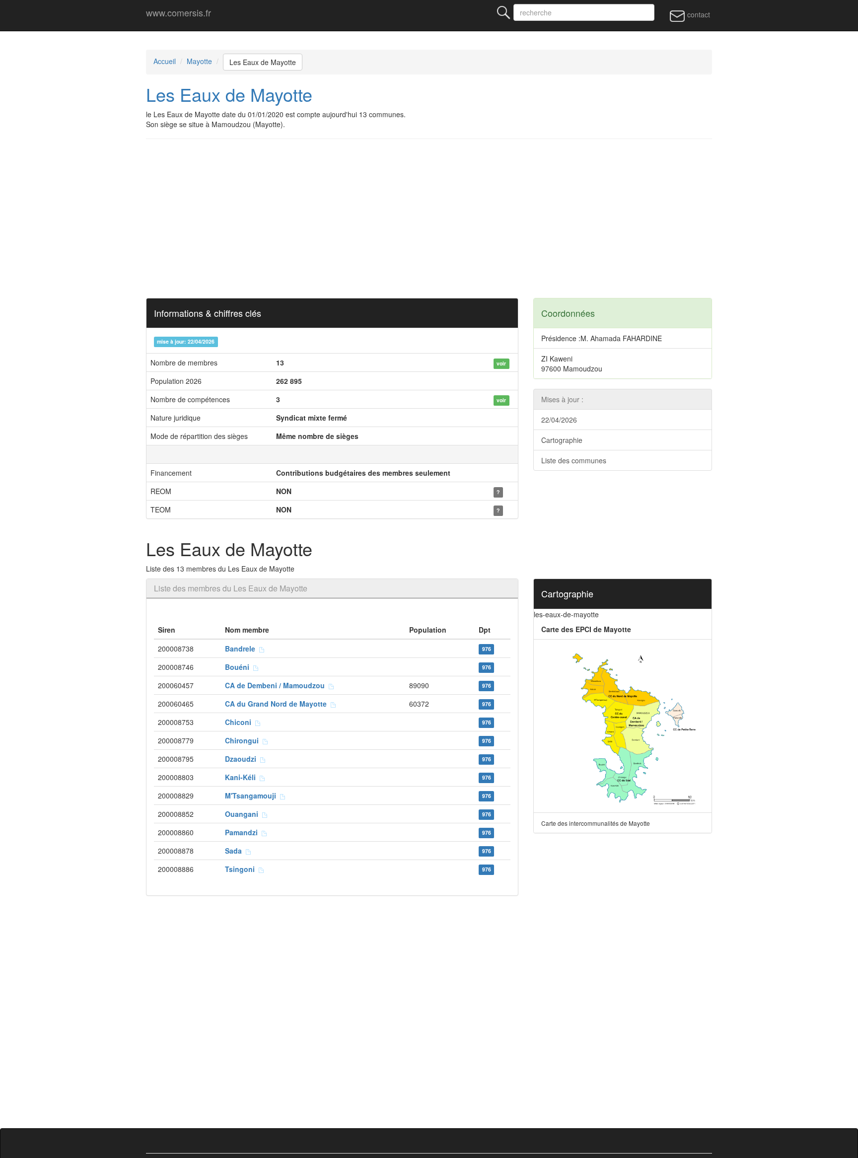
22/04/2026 (559, 420)
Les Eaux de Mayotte (262, 62)
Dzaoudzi (242, 759)
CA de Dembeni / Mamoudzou (277, 685)
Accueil (164, 61)
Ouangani (243, 814)
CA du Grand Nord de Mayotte (278, 704)
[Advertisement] (444, 218)
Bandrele (242, 648)
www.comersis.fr (178, 12)
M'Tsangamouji (252, 795)
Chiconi (240, 722)
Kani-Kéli (242, 777)
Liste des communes (573, 460)
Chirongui (244, 740)
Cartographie (561, 440)
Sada (235, 851)
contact (697, 14)
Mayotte (199, 61)
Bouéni (239, 667)
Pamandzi (243, 832)
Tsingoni (242, 869)
